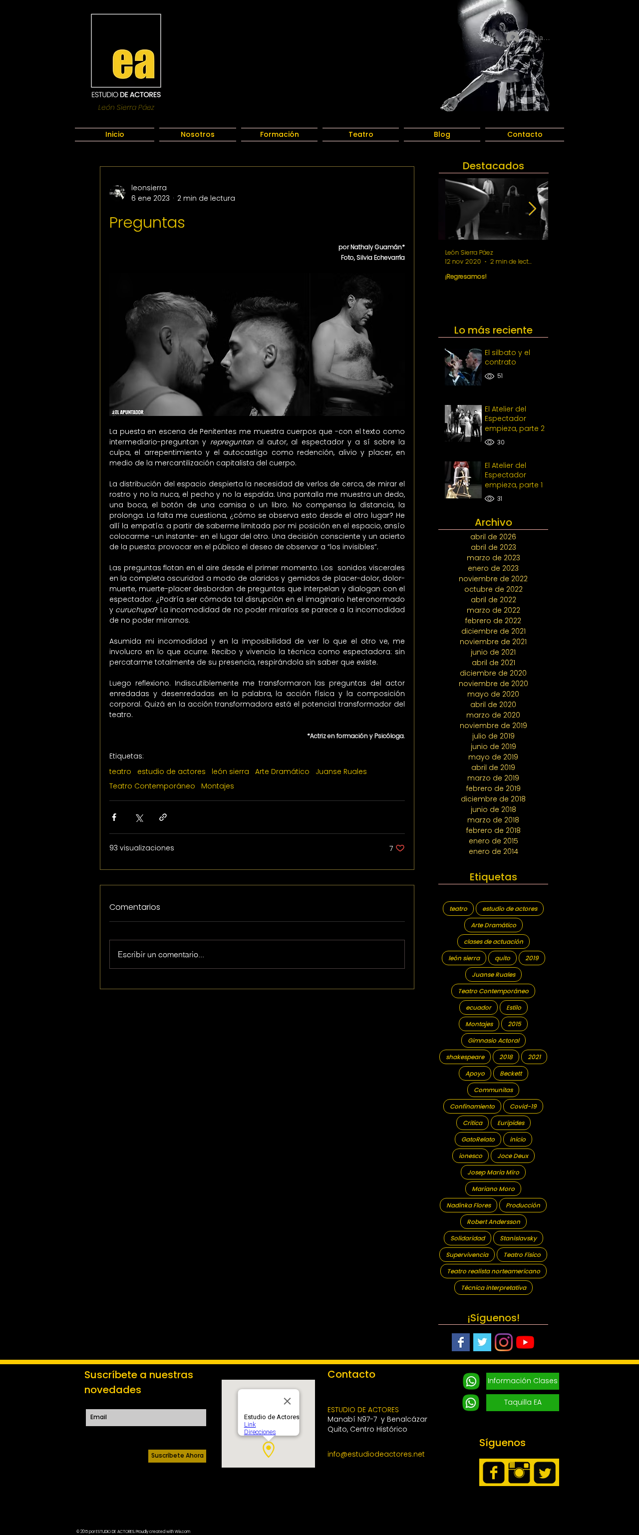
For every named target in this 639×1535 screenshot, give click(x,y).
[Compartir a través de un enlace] (163, 817)
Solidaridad (467, 1238)
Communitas (493, 1090)
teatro (120, 772)
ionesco (470, 1155)
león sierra (230, 772)
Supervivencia (467, 1254)
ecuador (478, 1007)
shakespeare (465, 1057)
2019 (532, 958)
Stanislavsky (518, 1238)
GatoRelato (478, 1139)
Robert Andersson (493, 1221)
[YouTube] (525, 1342)
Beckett (511, 1073)
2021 (534, 1057)
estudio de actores (171, 772)
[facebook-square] (494, 1473)
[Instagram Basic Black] (519, 1473)
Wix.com (182, 1532)
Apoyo (475, 1073)
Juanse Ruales (341, 772)
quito (502, 958)
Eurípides (510, 1123)
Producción (523, 1205)
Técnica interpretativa (493, 1287)
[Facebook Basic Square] (461, 1342)
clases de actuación (493, 941)
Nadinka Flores (468, 1205)
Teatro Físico (522, 1254)
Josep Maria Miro (493, 1172)
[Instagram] (504, 1342)
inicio (518, 1139)
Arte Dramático (282, 772)
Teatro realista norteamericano (493, 1271)
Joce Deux (512, 1155)
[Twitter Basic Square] (482, 1342)
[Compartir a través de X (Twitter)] (138, 817)
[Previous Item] (454, 209)
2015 (514, 1024)
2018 (506, 1057)
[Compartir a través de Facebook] (114, 817)
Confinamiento (472, 1106)
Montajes (217, 786)
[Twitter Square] (545, 1473)
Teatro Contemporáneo (152, 786)
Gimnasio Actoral (493, 1040)
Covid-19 (523, 1106)
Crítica (472, 1123)
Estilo (513, 1007)
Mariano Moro (493, 1188)
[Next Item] (532, 209)
